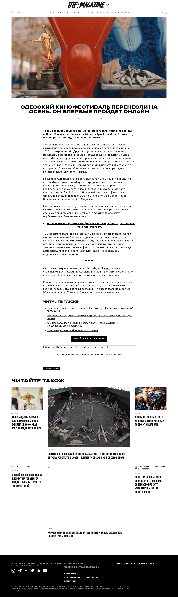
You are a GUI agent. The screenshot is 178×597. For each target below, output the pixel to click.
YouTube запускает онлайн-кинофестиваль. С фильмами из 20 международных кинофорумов (82, 324)
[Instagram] (13, 571)
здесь (116, 275)
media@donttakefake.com (82, 567)
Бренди (76, 13)
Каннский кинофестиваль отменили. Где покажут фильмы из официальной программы (90, 309)
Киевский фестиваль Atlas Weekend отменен (72, 330)
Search (165, 13)
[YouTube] (45, 571)
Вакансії (70, 581)
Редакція (70, 573)
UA (158, 13)
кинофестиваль (52, 368)
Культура (63, 13)
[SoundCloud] (39, 571)
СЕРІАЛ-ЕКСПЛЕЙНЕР (122, 13)
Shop (14, 13)
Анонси (15, 413)
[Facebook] (26, 571)
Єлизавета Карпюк (95, 118)
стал (107, 268)
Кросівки (88, 13)
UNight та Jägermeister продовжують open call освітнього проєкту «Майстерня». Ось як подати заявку (149, 484)
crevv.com (127, 586)
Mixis (127, 588)
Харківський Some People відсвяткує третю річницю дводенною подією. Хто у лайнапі (85, 534)
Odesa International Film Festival (88, 347)
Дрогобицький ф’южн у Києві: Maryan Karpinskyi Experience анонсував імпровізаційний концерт (26, 422)
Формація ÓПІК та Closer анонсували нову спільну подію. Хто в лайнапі (149, 420)
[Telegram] (20, 571)
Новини (50, 13)
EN (162, 13)
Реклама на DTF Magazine (81, 577)
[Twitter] (32, 571)
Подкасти (102, 13)
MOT (20, 13)
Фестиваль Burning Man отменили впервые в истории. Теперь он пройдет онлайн (89, 317)
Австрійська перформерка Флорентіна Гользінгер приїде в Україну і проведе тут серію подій (27, 480)
